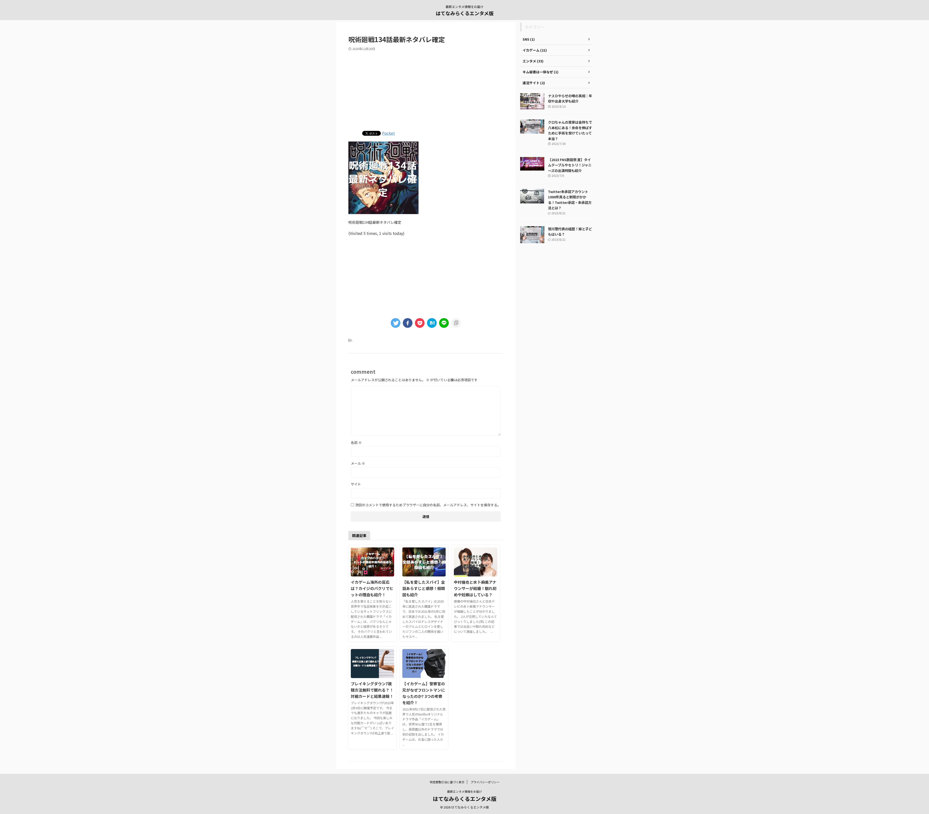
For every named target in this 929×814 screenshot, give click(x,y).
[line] (444, 323)
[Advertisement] (425, 90)
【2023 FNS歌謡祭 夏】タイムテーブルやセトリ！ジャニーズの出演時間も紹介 (570, 165)
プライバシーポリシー (485, 782)
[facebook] (407, 323)
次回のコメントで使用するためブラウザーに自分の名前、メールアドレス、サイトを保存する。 (428, 504)
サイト (356, 484)
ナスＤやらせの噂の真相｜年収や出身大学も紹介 (570, 98)
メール (358, 463)
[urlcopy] (456, 323)
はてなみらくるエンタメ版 (465, 13)
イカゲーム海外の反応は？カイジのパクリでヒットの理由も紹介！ (372, 588)
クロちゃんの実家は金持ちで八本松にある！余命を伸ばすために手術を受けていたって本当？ (570, 130)
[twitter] (395, 323)
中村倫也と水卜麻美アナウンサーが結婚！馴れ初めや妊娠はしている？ (475, 588)
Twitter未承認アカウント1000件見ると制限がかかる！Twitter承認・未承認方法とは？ (570, 199)
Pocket (388, 133)
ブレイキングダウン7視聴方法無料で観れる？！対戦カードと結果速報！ (372, 690)
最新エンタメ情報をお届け (464, 791)
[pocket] (420, 323)
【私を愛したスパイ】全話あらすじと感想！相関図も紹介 (423, 588)
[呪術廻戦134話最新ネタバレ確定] (432, 323)
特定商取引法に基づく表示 (447, 782)
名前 (356, 442)
